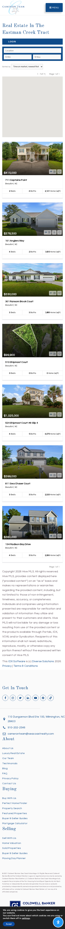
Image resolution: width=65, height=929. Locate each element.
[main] (32, 334)
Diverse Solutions (43, 661)
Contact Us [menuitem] (9, 783)
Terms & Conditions (25, 665)
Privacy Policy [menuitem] (10, 778)
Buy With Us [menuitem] (9, 798)
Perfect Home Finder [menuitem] (14, 803)
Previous (47, 74)
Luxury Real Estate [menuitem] (13, 753)
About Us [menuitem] (7, 748)
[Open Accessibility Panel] (58, 922)
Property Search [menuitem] (12, 808)
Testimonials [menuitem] (10, 763)
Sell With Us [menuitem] (9, 838)
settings (26, 918)
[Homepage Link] (13, 7)
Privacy (7, 665)
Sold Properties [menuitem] (11, 848)
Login (12, 41)
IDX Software (16, 661)
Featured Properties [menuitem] (14, 813)
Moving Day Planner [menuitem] (14, 858)
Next (61, 74)
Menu (55, 8)
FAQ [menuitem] (4, 773)
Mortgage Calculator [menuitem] (14, 823)
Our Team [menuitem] (8, 758)
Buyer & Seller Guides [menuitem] (15, 818)
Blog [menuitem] (5, 768)
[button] (34, 105)
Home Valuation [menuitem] (11, 843)
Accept (9, 924)
